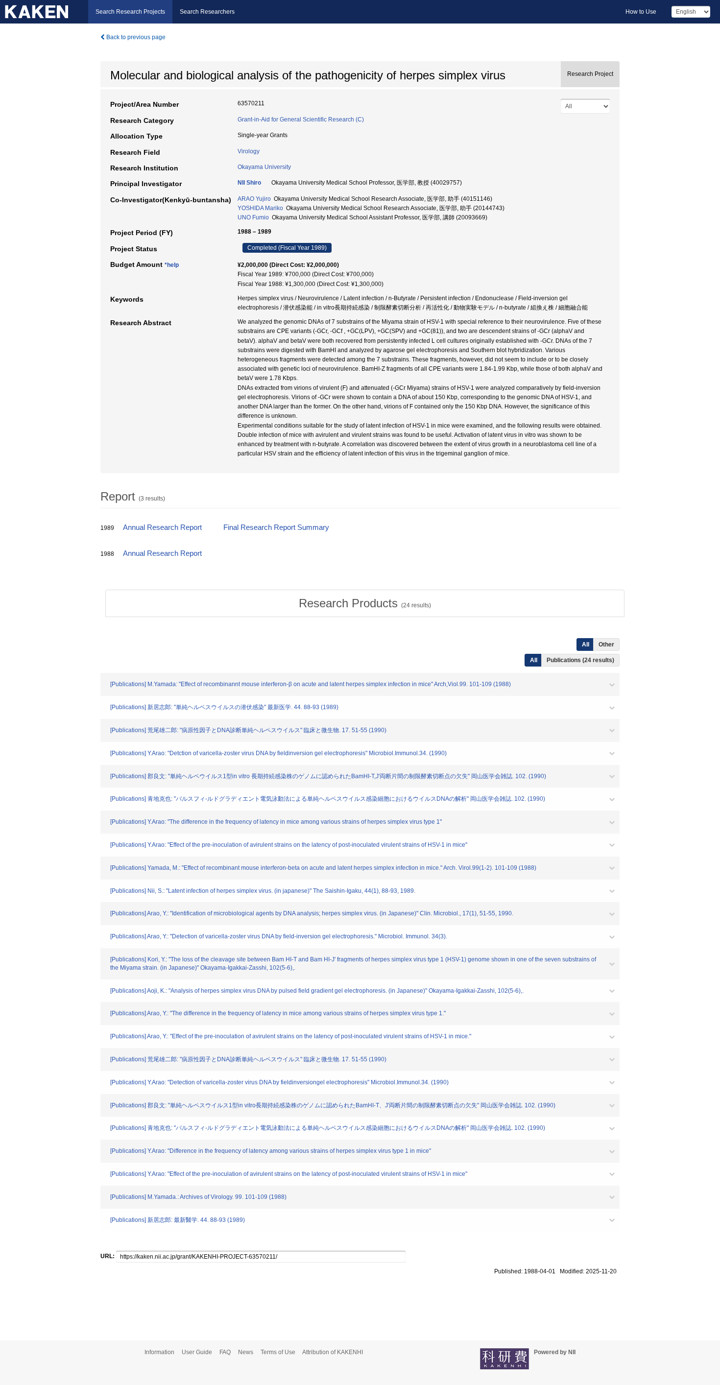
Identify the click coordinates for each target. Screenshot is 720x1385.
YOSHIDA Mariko (260, 208)
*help (172, 265)
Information (159, 1352)
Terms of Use (278, 1352)
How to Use (640, 11)
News (245, 1352)
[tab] (364, 603)
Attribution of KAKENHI (332, 1352)
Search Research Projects (130, 11)
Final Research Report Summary (276, 527)
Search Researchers (207, 11)
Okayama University (264, 167)
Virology (249, 151)
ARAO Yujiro (254, 198)
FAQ (225, 1352)
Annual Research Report (162, 527)
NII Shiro (249, 182)
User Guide (197, 1352)
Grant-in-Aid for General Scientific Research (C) (301, 119)
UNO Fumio (253, 217)
